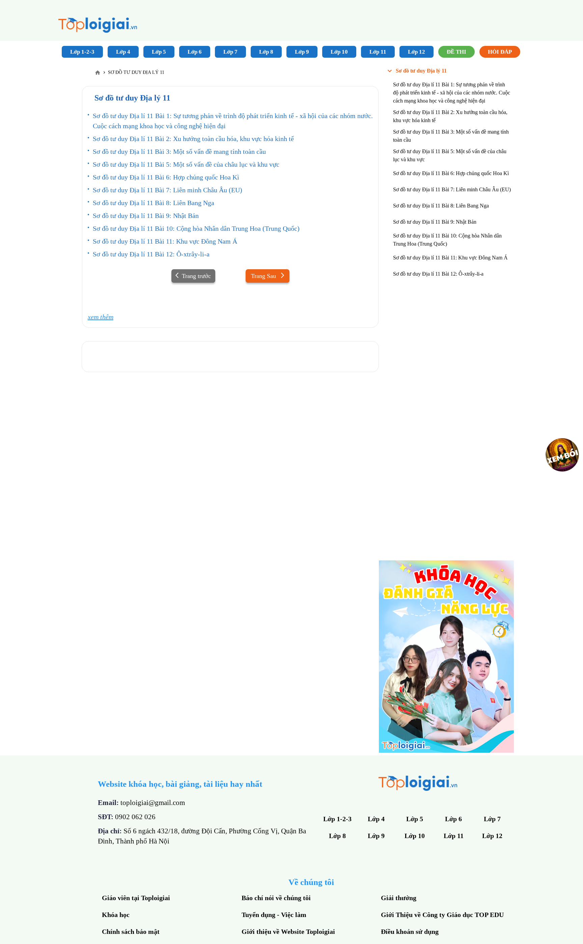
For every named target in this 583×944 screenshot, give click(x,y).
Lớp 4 (123, 52)
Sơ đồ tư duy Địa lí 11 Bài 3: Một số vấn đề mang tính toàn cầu (179, 151)
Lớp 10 (339, 52)
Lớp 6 (195, 52)
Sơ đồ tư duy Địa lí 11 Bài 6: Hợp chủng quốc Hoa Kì (166, 177)
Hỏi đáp (500, 52)
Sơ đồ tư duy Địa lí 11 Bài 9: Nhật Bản (146, 215)
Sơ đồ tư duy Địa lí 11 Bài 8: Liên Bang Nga (153, 202)
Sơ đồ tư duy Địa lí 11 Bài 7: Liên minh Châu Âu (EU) (167, 190)
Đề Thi (456, 52)
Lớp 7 (230, 52)
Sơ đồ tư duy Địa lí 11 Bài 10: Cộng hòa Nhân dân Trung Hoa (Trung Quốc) (196, 228)
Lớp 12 (416, 52)
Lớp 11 (377, 52)
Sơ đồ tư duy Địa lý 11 (421, 71)
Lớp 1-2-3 (82, 52)
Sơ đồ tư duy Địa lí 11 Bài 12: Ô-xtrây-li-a (151, 254)
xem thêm (100, 317)
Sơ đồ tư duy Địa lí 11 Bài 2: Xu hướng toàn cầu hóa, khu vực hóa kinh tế (193, 138)
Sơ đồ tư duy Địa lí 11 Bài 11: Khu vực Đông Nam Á (165, 241)
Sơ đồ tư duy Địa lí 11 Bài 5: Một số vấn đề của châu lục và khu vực (186, 164)
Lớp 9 (302, 52)
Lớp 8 (266, 52)
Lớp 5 (159, 52)
